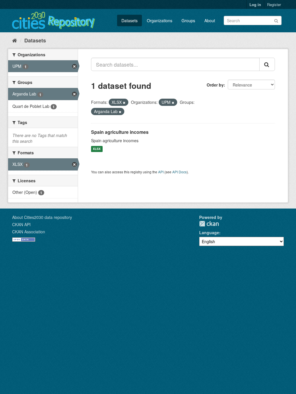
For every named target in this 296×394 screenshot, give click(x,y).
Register (274, 4)
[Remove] (124, 102)
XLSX (97, 149)
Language (209, 232)
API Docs (179, 171)
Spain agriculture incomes (120, 132)
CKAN (209, 224)
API (161, 171)
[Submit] (276, 20)
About (209, 20)
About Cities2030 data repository (42, 217)
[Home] (14, 40)
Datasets (129, 20)
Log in (255, 4)
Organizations (159, 20)
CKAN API (21, 224)
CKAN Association (28, 231)
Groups (188, 20)
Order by (215, 85)
